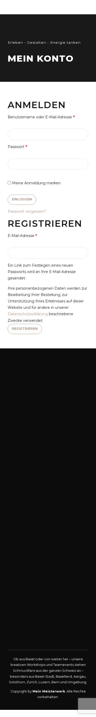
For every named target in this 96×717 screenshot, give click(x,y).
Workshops (22, 552)
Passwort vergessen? (27, 211)
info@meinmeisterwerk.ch (48, 520)
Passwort (27, 146)
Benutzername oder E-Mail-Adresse (48, 117)
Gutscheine (21, 574)
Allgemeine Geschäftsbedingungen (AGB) (48, 611)
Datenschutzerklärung (28, 314)
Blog (15, 596)
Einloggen (22, 199)
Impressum (20, 603)
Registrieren (25, 329)
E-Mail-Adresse (32, 235)
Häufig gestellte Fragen (33, 581)
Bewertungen (23, 588)
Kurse (16, 566)
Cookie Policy (24, 626)
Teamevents (21, 559)
